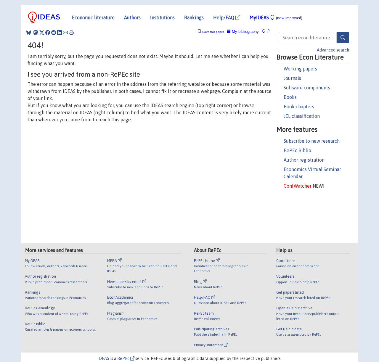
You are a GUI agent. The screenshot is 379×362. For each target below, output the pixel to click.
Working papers (300, 68)
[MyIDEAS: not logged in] (265, 31)
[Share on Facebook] (47, 32)
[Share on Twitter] (41, 32)
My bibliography (245, 31)
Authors (132, 17)
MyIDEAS (276, 17)
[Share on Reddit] (53, 32)
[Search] (343, 37)
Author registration (304, 160)
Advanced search (333, 50)
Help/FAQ (224, 17)
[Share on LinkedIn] (59, 32)
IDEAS (103, 358)
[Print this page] (71, 32)
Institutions (162, 17)
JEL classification (302, 116)
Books (290, 97)
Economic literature (93, 17)
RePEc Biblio (297, 150)
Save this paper (213, 31)
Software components (307, 87)
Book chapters (299, 106)
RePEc (123, 358)
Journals (292, 78)
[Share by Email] (65, 32)
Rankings (194, 17)
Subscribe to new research (312, 141)
